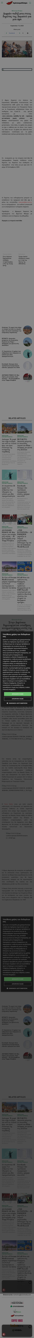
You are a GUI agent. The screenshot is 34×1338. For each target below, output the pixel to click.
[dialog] (17, 669)
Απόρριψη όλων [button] (17, 699)
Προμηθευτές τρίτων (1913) (18, 661)
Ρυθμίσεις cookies (24, 687)
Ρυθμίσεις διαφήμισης (9, 683)
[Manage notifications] (3, 1334)
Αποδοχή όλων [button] (17, 694)
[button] (17, 703)
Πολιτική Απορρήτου (9, 689)
